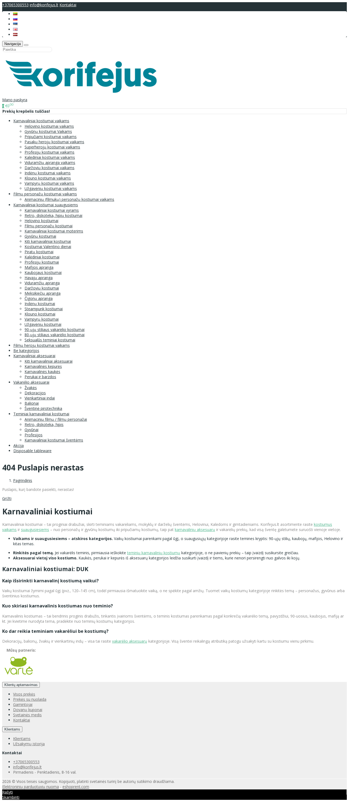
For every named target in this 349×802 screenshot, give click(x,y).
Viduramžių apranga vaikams (50, 162)
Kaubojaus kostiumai (43, 272)
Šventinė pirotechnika (43, 408)
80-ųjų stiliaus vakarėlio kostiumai (55, 334)
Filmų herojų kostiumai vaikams (41, 345)
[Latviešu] (15, 34)
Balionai (32, 403)
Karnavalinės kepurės (43, 366)
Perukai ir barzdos (40, 376)
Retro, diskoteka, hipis (44, 424)
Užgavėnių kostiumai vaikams (51, 188)
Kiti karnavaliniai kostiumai (48, 241)
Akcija (18, 445)
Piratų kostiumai (39, 251)
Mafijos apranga (39, 267)
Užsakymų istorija (29, 743)
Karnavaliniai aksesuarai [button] (34, 355)
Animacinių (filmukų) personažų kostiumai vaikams (69, 199)
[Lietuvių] (15, 13)
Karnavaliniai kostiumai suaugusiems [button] (45, 204)
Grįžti (6, 498)
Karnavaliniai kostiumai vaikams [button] (41, 120)
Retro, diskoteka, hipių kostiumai (53, 215)
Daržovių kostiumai (42, 288)
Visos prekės (24, 694)
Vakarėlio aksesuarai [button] (31, 382)
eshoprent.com (75, 786)
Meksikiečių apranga (43, 293)
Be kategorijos (26, 350)
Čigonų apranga (39, 298)
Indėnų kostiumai (40, 303)
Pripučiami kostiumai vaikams (51, 136)
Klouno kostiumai (40, 314)
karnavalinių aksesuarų (195, 529)
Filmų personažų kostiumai (49, 225)
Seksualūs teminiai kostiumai (50, 339)
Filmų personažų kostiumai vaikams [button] (45, 193)
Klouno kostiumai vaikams (48, 178)
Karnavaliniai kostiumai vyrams (52, 210)
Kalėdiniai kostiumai (42, 257)
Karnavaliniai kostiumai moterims (54, 231)
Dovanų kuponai (27, 709)
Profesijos (34, 434)
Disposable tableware (32, 450)
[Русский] (15, 18)
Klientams (12, 729)
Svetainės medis (27, 714)
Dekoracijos (35, 392)
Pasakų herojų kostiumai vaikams (54, 141)
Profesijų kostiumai (42, 262)
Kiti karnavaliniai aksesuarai (49, 361)
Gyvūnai (31, 429)
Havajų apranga (39, 277)
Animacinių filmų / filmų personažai (56, 419)
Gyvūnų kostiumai (40, 236)
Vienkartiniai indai (40, 398)
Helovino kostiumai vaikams (49, 126)
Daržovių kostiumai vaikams (49, 167)
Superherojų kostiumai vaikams (52, 147)
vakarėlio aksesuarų (129, 641)
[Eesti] (15, 24)
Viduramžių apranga (42, 282)
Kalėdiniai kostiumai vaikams (50, 157)
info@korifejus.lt (44, 4)
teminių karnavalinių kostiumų (153, 552)
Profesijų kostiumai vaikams (49, 152)
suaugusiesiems (35, 529)
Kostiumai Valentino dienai (48, 246)
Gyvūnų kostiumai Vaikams (48, 131)
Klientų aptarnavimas (21, 685)
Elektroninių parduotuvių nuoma (30, 786)
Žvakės (31, 387)
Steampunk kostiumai (44, 308)
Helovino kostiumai (41, 220)
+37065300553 (15, 4)
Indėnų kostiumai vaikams (48, 172)
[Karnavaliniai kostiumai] (84, 94)
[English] (15, 29)
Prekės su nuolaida (29, 699)
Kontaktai (67, 4)
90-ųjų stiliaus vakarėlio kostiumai (55, 329)
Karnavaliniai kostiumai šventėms (54, 440)
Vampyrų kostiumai (42, 319)
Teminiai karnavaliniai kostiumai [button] (41, 413)
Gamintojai (22, 704)
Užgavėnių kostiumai (43, 324)
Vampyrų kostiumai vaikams (49, 183)
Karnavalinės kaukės (42, 371)
